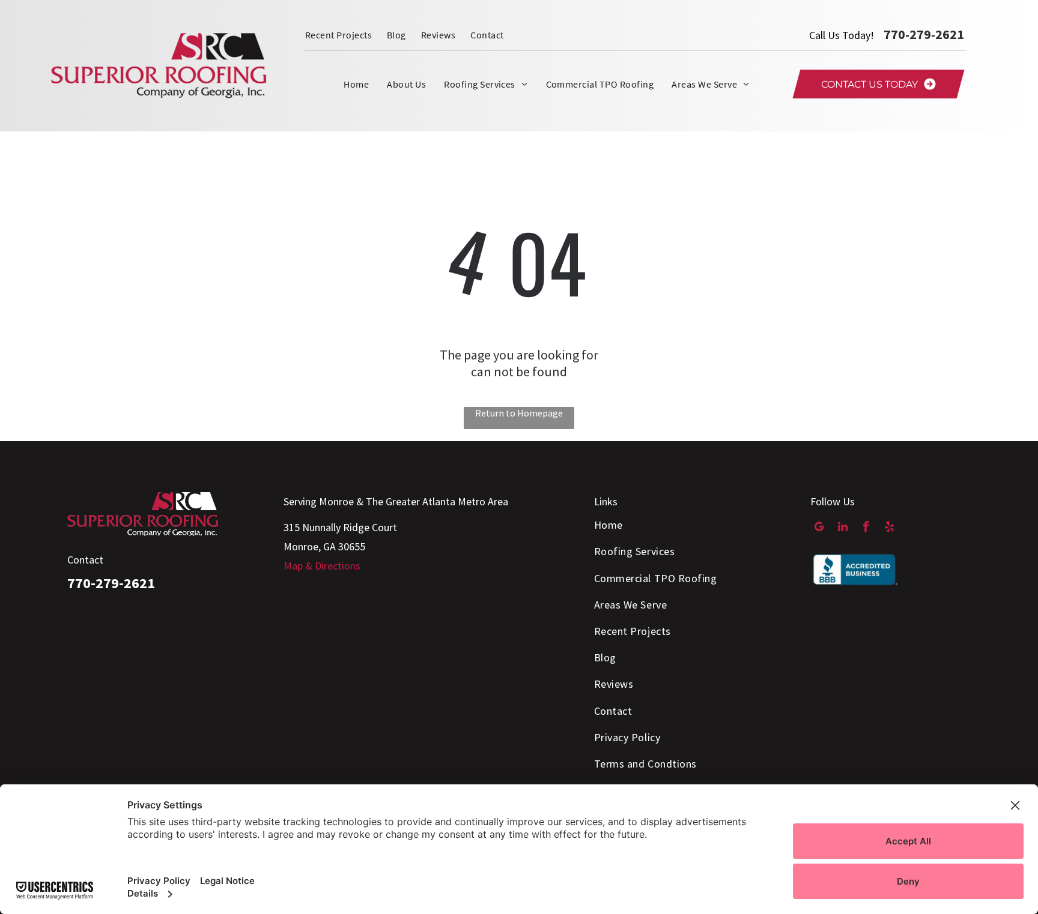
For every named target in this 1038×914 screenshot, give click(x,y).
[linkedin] (842, 528)
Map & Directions (322, 566)
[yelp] (889, 528)
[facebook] (866, 528)
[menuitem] (346, 35)
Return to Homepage (519, 413)
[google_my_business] (819, 528)
